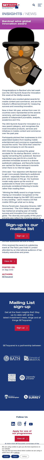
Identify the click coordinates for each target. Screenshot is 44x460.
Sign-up (21, 236)
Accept (6, 456)
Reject (15, 456)
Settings (24, 456)
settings (16, 452)
